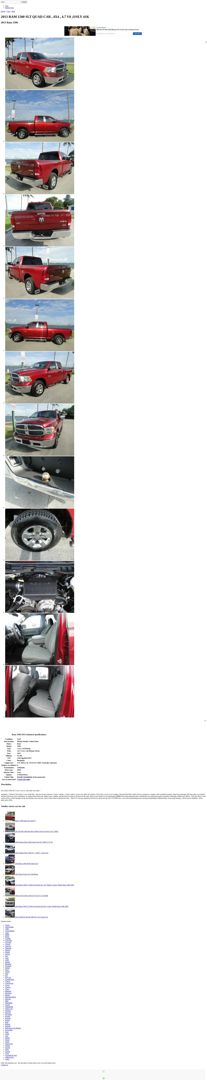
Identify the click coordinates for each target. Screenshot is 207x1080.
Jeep (6, 974)
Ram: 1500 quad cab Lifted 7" (25, 821)
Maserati (8, 991)
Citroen (7, 944)
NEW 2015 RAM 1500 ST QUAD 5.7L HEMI (31, 896)
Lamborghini (9, 979)
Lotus (7, 989)
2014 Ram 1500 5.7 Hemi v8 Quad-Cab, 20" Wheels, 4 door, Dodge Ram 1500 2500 (44, 885)
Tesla (7, 1049)
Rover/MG (9, 1030)
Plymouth (8, 1014)
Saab (7, 1032)
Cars (6, 6)
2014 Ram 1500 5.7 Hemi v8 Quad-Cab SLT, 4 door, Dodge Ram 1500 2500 (41, 906)
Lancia (7, 981)
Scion (7, 1034)
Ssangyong (9, 1044)
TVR (7, 1053)
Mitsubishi (8, 1003)
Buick (7, 937)
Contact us (4, 1065)
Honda (7, 962)
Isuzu (7, 970)
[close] (103, 1071)
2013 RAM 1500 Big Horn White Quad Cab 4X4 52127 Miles (36, 831)
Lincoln (7, 987)
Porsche (8, 1018)
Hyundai (8, 966)
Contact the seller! (23, 779)
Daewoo (8, 946)
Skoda (7, 1040)
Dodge (7, 952)
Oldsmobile (9, 1007)
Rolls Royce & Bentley (13, 1028)
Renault (7, 1026)
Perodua (8, 1011)
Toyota (7, 1051)
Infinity (7, 968)
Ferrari (7, 954)
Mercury (8, 999)
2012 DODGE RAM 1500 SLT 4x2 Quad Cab (31, 917)
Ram (6, 1022)
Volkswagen (9, 1057)
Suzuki (7, 1048)
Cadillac (8, 939)
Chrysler (8, 942)
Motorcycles (9, 8)
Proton (7, 1020)
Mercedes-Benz (10, 997)
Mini (6, 1001)
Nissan (7, 1005)
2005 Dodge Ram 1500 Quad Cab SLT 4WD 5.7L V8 (34, 842)
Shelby (7, 1038)
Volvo (7, 1059)
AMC (7, 929)
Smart (7, 1042)
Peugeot (8, 1013)
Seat (6, 1036)
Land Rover (9, 983)
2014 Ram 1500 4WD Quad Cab (26, 864)
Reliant (7, 1024)
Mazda (7, 995)
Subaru (7, 1046)
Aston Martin (9, 931)
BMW (7, 935)
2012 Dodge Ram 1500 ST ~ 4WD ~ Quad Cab (31, 853)
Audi (7, 933)
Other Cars (9, 1009)
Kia (6, 976)
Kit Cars (8, 977)
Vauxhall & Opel (11, 1055)
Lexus (7, 985)
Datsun (7, 950)
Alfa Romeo (9, 927)
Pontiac (7, 1016)
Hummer (8, 964)
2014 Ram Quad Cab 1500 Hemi (26, 874)
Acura (7, 925)
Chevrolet (8, 940)
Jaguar (7, 972)
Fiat (6, 956)
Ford (6, 958)
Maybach (8, 993)
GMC (7, 960)
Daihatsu (8, 948)
